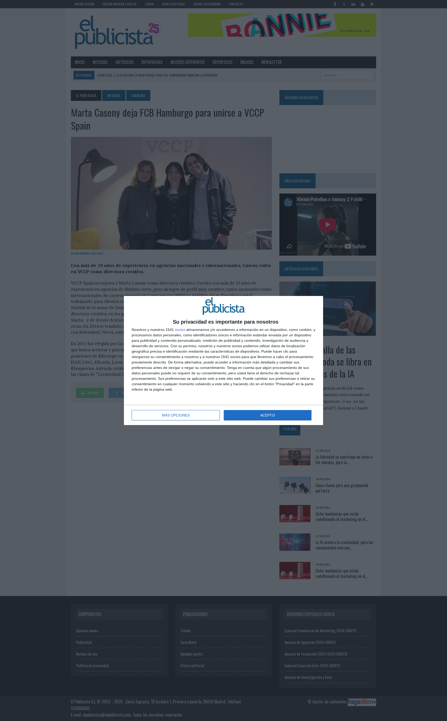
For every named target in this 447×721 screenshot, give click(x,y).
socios (180, 329)
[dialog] (223, 360)
